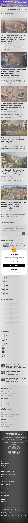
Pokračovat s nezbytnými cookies (14, 272)
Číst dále (19, 261)
